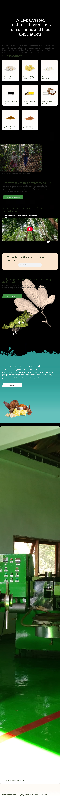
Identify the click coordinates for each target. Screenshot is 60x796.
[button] (3, 605)
